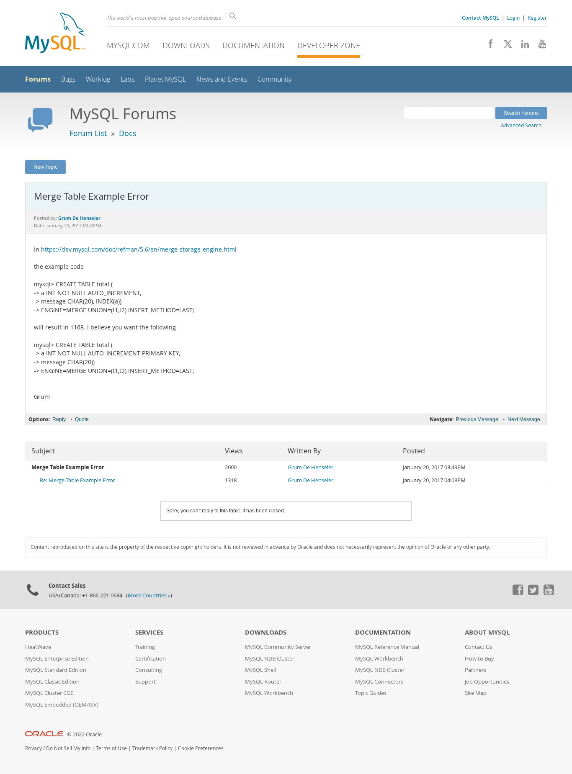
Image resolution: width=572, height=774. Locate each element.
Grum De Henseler (310, 467)
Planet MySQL (165, 79)
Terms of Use (111, 748)
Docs (128, 133)
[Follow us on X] (505, 46)
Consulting (148, 670)
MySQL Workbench (269, 693)
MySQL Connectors (379, 681)
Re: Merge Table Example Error (77, 480)
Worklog (98, 79)
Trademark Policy (152, 748)
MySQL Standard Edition (55, 670)
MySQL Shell (260, 670)
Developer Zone (328, 45)
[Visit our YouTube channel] (539, 46)
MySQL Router (263, 681)
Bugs (68, 79)
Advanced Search (521, 125)
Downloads (186, 45)
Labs (127, 79)
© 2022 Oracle (84, 734)
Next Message (524, 419)
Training (145, 647)
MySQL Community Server (278, 647)
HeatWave (38, 647)
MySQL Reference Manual (387, 647)
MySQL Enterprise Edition (57, 658)
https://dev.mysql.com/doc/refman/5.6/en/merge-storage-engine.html (139, 249)
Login (513, 17)
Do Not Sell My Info (68, 748)
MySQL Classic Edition (52, 681)
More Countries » (149, 595)
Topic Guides (370, 693)
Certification (150, 658)
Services (149, 632)
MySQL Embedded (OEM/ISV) (61, 704)
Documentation (253, 45)
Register (537, 17)
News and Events (221, 79)
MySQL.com (128, 45)
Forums (38, 79)
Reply (59, 419)
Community (274, 79)
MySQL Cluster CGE (49, 693)
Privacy (33, 748)
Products (42, 632)
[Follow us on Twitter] (533, 593)
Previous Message (477, 419)
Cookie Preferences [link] (201, 748)
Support (145, 681)
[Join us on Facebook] (487, 46)
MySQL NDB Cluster (269, 658)
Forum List (88, 133)
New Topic (45, 166)
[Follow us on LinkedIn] (522, 46)
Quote (82, 419)
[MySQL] (55, 33)
